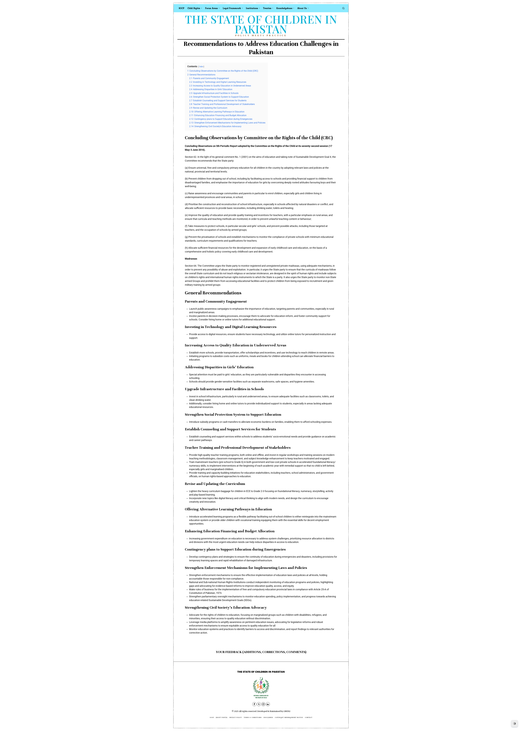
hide (201, 66)
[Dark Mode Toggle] (514, 723)
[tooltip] (254, 704)
